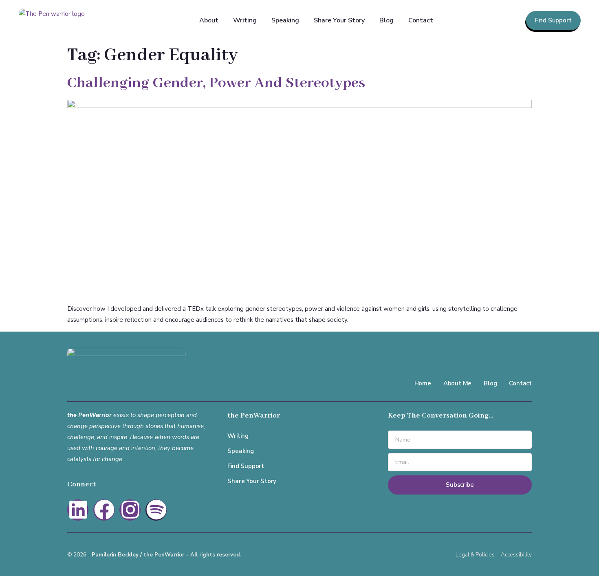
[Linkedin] (77, 510)
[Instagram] (130, 510)
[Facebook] (104, 510)
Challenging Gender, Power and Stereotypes (216, 83)
